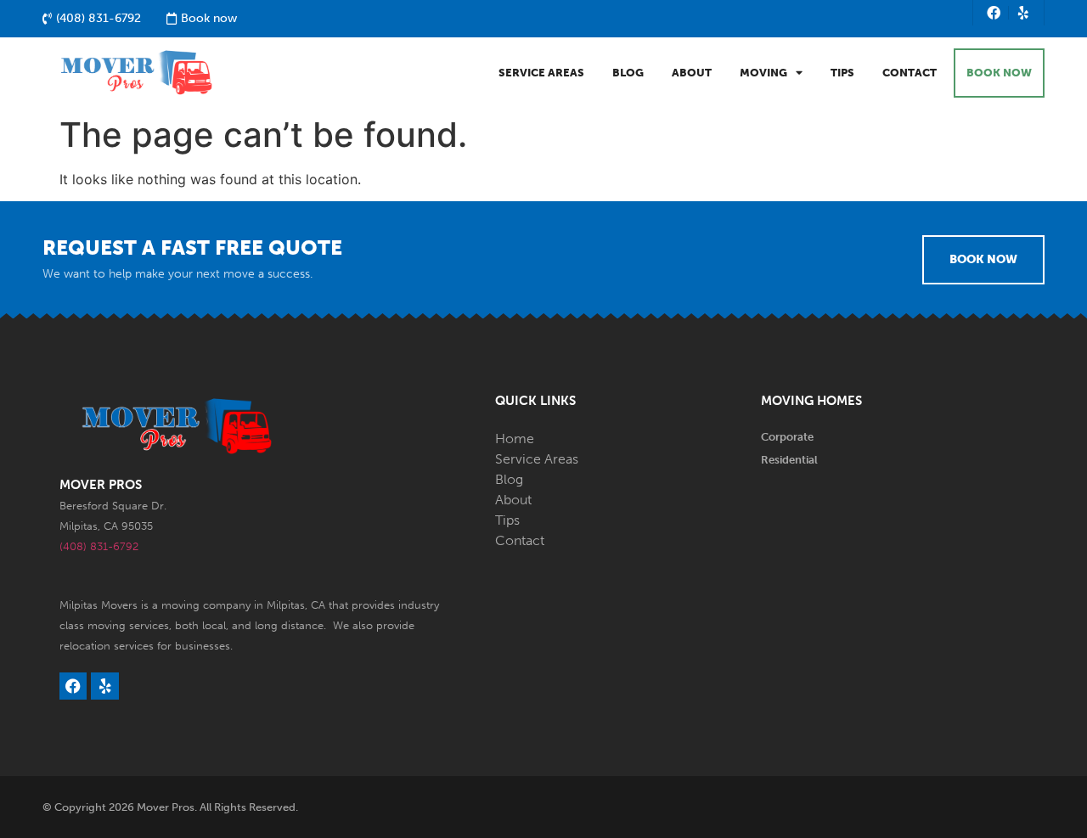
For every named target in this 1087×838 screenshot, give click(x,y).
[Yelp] (1023, 13)
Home (514, 438)
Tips (842, 72)
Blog (628, 72)
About (692, 72)
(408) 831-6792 (98, 546)
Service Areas (541, 72)
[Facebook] (994, 13)
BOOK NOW (999, 72)
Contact (909, 72)
